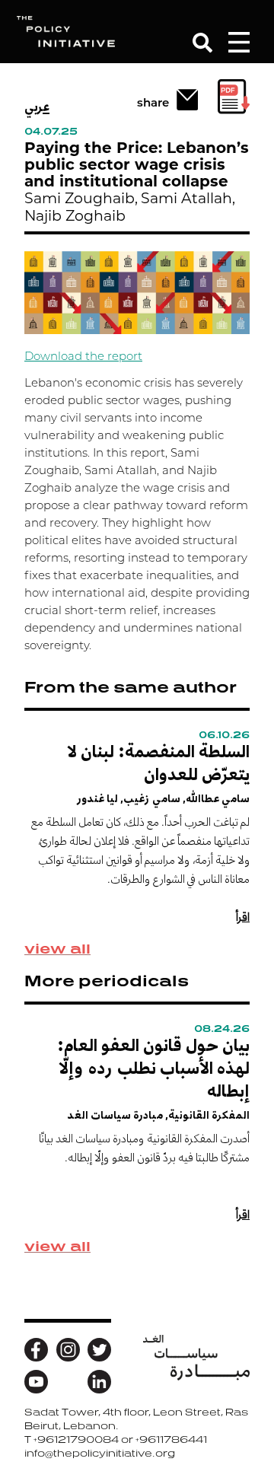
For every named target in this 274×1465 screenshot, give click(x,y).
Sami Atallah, (188, 200)
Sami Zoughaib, (81, 200)
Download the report (83, 357)
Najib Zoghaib (75, 217)
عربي (36, 106)
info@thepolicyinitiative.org (99, 1453)
